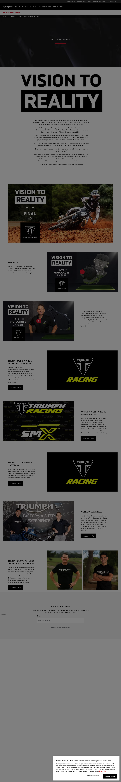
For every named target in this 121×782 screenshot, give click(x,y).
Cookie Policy (102, 771)
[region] (86, 768)
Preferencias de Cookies (93, 776)
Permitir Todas (110, 776)
